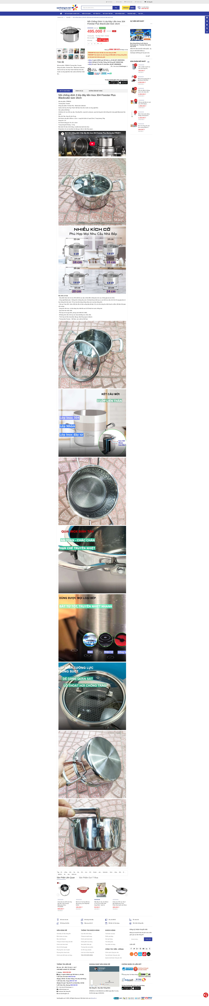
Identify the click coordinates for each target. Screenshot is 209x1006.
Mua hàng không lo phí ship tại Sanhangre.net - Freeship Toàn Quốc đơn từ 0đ (140, 45)
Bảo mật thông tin (61, 939)
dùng (116, 872)
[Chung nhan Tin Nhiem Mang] (130, 974)
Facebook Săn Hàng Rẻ (64, 991)
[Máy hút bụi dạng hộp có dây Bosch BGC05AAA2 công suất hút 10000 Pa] (133, 78)
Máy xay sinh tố (88, 923)
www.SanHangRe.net (63, 993)
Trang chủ (60, 17)
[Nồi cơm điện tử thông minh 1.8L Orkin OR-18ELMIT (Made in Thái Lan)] (133, 90)
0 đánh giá (95, 28)
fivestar (94, 872)
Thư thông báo (109, 941)
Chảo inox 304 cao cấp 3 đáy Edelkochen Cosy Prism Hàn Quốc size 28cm (120, 903)
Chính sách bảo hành (62, 944)
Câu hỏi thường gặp (62, 947)
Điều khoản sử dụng (62, 936)
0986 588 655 (145, 8)
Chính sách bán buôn (86, 939)
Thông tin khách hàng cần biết (64, 941)
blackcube (105, 872)
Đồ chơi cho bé (64, 919)
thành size (74, 874)
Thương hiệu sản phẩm (87, 947)
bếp (120, 872)
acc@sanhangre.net (63, 989)
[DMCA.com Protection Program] (144, 974)
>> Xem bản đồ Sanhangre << (65, 987)
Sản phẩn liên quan (66, 877)
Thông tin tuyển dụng (86, 936)
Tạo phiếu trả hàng (110, 944)
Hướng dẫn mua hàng (86, 941)
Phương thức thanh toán (63, 952)
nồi (61, 872)
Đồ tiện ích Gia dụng (114, 923)
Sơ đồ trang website (86, 949)
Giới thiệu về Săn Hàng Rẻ (64, 933)
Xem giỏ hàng (109, 939)
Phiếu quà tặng (109, 936)
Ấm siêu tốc (136, 919)
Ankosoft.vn (94, 998)
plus (100, 872)
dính (70, 872)
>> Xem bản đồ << (120, 66)
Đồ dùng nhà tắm (64, 923)
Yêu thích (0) (129, 1)
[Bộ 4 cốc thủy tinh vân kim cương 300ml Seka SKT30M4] (133, 125)
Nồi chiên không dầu (138, 923)
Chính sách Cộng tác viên (112, 952)
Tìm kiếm (68, 17)
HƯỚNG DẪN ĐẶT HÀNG (95, 90)
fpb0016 (60, 874)
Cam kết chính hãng (86, 933)
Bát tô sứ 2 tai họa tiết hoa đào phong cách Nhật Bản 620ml (83, 903)
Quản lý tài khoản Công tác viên (113, 957)
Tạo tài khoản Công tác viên (112, 955)
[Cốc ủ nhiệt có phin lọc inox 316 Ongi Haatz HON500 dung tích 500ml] (134, 66)
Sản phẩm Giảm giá (86, 944)
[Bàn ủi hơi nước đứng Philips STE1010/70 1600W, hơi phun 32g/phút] (133, 113)
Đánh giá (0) (79, 90)
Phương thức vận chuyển (63, 949)
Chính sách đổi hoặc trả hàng (64, 955)
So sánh (120, 1)
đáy (78, 872)
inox (86, 872)
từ (123, 872)
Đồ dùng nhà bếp (88, 919)
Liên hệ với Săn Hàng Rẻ (87, 952)
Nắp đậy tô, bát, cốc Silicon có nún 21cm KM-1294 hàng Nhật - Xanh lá (101, 903)
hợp (68, 874)
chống (65, 872)
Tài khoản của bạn (110, 933)
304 (90, 872)
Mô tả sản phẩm (65, 90)
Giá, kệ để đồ (112, 919)
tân (64, 874)
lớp (74, 872)
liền (82, 872)
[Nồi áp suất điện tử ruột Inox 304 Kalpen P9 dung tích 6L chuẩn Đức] (134, 102)
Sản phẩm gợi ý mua (88, 877)
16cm (111, 872)
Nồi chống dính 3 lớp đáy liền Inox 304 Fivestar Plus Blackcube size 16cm (93, 17)
